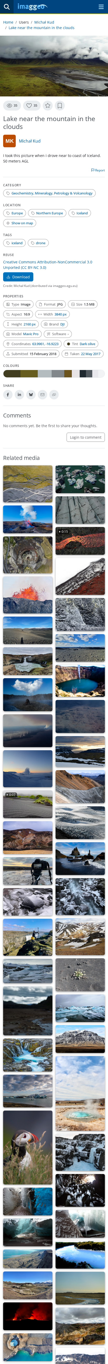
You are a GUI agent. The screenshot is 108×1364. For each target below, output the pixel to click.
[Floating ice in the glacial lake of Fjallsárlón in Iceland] (27, 971)
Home (8, 22)
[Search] (7, 7)
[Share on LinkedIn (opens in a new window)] (19, 394)
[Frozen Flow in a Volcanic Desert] (80, 1288)
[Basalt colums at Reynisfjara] (80, 614)
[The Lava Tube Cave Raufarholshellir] (80, 1190)
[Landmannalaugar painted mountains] (27, 837)
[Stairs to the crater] (27, 554)
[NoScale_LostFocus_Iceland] (27, 1011)
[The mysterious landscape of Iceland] (80, 716)
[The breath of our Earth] (27, 768)
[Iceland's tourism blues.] (80, 1255)
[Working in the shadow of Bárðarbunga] (27, 630)
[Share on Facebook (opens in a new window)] (8, 394)
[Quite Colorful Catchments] (80, 786)
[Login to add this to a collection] (60, 106)
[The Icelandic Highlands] (80, 648)
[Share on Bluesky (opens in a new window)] (31, 394)
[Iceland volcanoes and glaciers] (80, 1224)
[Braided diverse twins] (27, 483)
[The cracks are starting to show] (80, 822)
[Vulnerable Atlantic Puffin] (27, 1147)
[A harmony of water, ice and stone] (80, 896)
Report (99, 170)
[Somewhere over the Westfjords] (80, 751)
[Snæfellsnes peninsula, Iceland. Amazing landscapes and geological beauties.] (80, 1039)
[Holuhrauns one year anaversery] (27, 694)
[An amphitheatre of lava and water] (27, 661)
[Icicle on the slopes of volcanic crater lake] (80, 681)
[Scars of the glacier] (80, 510)
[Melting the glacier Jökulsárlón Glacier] (80, 479)
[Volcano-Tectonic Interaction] (27, 1347)
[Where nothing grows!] (80, 974)
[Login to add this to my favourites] (48, 106)
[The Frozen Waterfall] (80, 1152)
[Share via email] (42, 394)
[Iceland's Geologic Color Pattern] (80, 1326)
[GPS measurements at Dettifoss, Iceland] (27, 937)
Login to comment (85, 437)
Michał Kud (44, 22)
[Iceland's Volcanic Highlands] (27, 1285)
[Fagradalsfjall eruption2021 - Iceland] (27, 595)
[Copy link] (54, 394)
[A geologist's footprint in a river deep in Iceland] (27, 902)
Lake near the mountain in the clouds (41, 27)
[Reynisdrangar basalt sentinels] (80, 858)
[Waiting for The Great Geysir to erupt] (27, 871)
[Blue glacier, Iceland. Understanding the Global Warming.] (80, 1008)
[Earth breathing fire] (27, 1316)
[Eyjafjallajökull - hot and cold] (80, 576)
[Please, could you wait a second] (80, 1093)
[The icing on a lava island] (80, 936)
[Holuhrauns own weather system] (27, 730)
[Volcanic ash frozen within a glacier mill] (27, 1201)
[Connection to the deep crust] (27, 519)
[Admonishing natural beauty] (27, 1091)
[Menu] (101, 7)
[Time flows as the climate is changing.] (27, 1055)
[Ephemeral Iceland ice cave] (27, 1232)
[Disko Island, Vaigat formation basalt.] (27, 1259)
